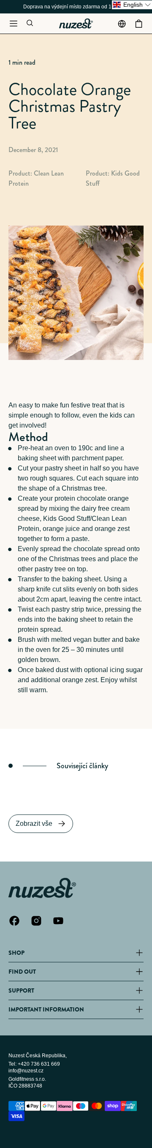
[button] (13, 23)
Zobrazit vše (34, 823)
